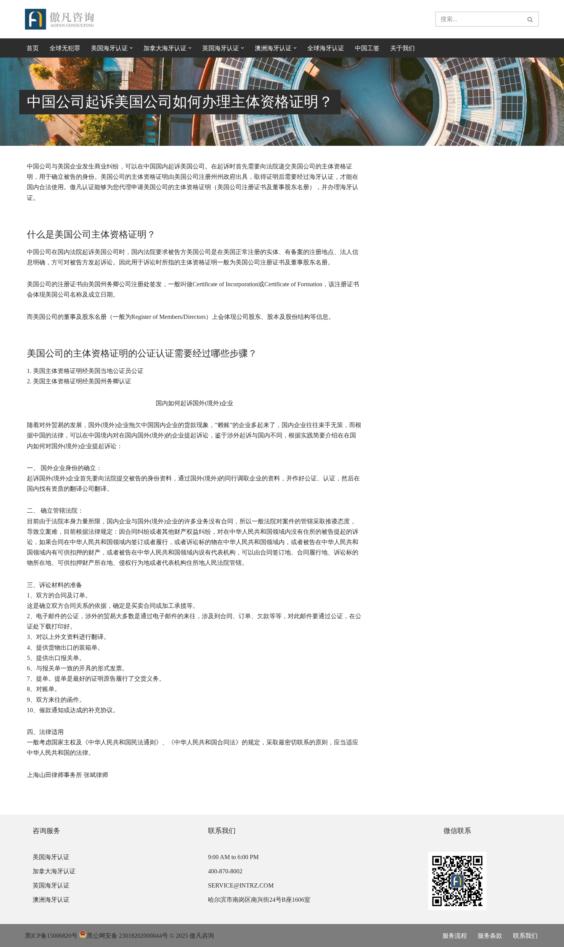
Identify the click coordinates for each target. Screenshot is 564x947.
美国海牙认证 (51, 857)
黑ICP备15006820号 (51, 935)
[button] (131, 47)
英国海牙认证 (51, 885)
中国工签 (367, 48)
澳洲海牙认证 (51, 899)
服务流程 (454, 935)
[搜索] (530, 19)
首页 (32, 48)
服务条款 (490, 935)
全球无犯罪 (64, 48)
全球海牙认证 (325, 48)
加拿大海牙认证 (54, 871)
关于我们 (402, 48)
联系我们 (525, 935)
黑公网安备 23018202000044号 (127, 935)
